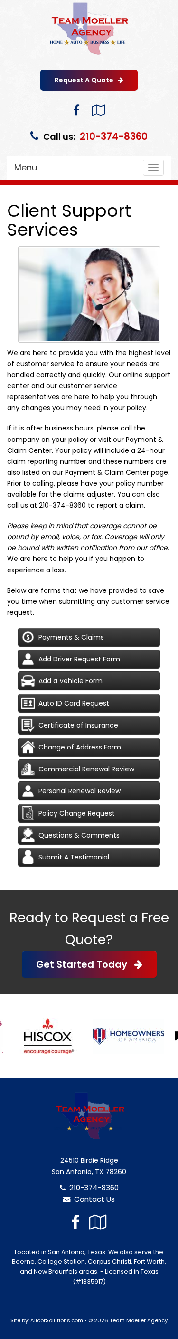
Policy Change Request (76, 813)
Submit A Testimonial (73, 857)
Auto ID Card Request (73, 703)
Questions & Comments (79, 835)
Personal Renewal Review (79, 791)
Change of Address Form (79, 747)
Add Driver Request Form (79, 659)
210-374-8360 (114, 136)
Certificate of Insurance (78, 725)
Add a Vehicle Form (70, 681)
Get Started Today (85, 964)
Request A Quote (86, 80)
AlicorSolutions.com (56, 1320)
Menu (25, 167)
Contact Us (92, 1199)
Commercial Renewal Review (86, 769)
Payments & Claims (71, 637)
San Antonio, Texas (76, 1252)
